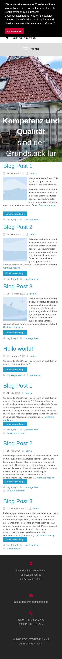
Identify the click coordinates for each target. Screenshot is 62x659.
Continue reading (13, 268)
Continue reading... (15, 214)
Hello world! (18, 348)
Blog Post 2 (17, 227)
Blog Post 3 (17, 286)
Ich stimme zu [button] (14, 31)
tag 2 (15, 219)
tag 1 (9, 219)
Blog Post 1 (17, 166)
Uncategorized (31, 219)
